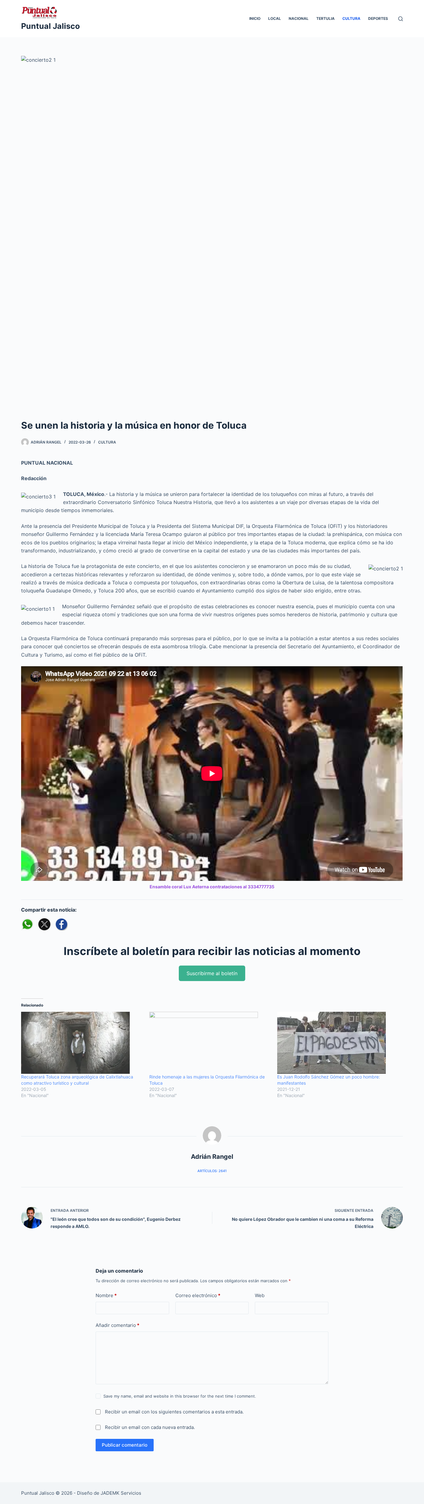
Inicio (254, 18)
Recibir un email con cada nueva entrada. (150, 1427)
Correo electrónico (197, 1295)
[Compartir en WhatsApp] (27, 924)
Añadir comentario (117, 1325)
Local (274, 18)
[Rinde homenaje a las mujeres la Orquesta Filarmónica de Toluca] (210, 1043)
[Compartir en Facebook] (61, 924)
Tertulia (325, 18)
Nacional (299, 18)
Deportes (378, 18)
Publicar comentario (124, 1445)
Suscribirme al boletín (212, 973)
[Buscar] (400, 18)
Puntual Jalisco (50, 26)
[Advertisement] (212, 371)
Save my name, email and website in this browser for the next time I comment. (179, 1396)
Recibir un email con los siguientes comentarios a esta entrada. (174, 1412)
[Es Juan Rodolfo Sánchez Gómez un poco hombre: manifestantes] (338, 1043)
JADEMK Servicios (121, 1493)
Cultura (351, 18)
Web (259, 1295)
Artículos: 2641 (212, 1171)
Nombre (106, 1295)
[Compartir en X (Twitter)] (44, 924)
